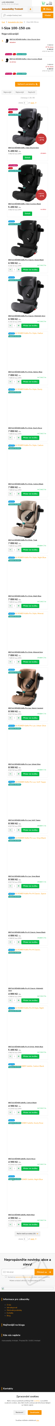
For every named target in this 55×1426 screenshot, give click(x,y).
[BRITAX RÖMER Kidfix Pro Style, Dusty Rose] (27, 407)
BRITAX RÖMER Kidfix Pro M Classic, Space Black (26, 932)
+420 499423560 (8, 2)
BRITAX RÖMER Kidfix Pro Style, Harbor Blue (25, 372)
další (33, 103)
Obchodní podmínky (14, 1310)
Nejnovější (7, 92)
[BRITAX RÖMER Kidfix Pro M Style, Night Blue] (27, 1025)
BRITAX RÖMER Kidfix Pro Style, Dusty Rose (25, 428)
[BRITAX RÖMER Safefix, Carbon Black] (27, 1081)
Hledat (48, 15)
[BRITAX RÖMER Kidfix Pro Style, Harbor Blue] (27, 351)
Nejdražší (31, 92)
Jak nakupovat (12, 1307)
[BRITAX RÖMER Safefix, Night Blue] (27, 1194)
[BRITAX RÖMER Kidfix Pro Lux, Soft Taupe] (27, 799)
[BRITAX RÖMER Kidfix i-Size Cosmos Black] (27, 183)
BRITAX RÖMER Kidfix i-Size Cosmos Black (26, 59)
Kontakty (10, 1313)
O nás (9, 1305)
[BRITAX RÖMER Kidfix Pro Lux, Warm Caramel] (27, 687)
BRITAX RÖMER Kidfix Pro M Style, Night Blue (25, 1047)
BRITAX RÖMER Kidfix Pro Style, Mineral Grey (25, 652)
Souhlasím (34, 1412)
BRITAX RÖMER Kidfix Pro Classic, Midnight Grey (26, 316)
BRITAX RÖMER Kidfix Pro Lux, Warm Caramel (25, 708)
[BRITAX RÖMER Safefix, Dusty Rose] (27, 1138)
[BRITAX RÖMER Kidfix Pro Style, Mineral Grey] (27, 631)
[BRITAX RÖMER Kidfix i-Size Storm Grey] (27, 127)
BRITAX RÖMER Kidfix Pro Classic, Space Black (26, 260)
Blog (8, 1316)
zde (37, 1420)
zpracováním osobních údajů (23, 1277)
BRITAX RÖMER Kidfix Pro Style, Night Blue (24, 596)
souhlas (37, 1401)
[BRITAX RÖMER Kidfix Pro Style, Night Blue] (27, 575)
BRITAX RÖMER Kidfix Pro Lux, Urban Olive (24, 764)
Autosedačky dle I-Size (15, 22)
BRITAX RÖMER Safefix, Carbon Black (22, 1103)
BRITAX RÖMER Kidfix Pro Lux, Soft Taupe (24, 820)
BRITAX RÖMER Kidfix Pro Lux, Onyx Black (24, 876)
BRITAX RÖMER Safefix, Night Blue (21, 1215)
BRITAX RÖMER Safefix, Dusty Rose (21, 1159)
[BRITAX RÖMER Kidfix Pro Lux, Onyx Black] (27, 855)
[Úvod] (12, 9)
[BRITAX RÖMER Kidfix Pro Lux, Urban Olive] (27, 743)
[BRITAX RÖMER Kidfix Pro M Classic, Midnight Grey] (27, 967)
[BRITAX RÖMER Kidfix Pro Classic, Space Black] (27, 239)
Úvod (3, 22)
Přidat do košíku (30, 269)
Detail (27, 157)
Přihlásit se (42, 1272)
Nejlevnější (20, 92)
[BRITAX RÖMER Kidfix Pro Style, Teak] (27, 519)
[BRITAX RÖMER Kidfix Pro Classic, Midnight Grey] (27, 295)
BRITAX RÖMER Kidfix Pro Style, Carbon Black (25, 484)
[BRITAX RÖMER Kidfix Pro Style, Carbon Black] (27, 463)
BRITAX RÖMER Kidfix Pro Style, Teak (22, 540)
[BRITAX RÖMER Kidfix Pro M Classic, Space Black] (27, 911)
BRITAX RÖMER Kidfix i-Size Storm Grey (25, 39)
